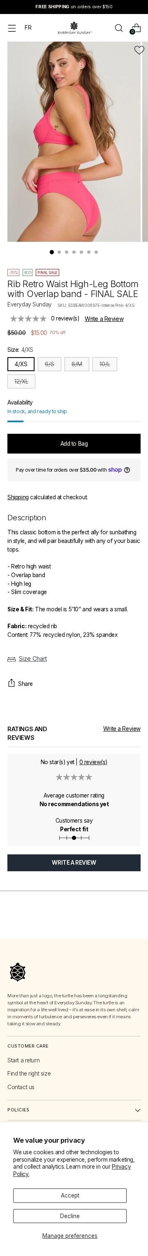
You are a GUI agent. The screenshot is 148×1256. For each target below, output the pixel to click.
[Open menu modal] (11, 27)
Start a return (23, 1060)
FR (28, 27)
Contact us (21, 1087)
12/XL (21, 381)
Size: (20, 349)
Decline (70, 1216)
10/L (104, 364)
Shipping (18, 497)
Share (25, 684)
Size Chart (33, 658)
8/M (77, 364)
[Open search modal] (118, 27)
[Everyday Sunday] (74, 27)
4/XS (21, 364)
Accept (70, 1195)
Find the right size (29, 1073)
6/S (49, 364)
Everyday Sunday (29, 304)
